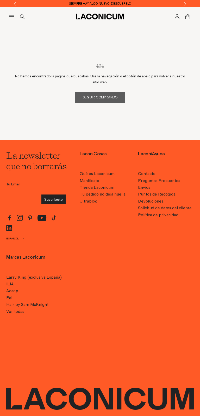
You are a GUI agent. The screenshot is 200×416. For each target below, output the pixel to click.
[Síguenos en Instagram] (20, 218)
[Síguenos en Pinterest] (30, 218)
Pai (9, 298)
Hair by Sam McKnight (27, 305)
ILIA (10, 284)
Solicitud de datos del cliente (165, 208)
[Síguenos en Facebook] (9, 218)
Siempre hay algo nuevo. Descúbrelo (100, 3)
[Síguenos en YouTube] (42, 218)
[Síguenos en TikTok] (54, 218)
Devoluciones (150, 201)
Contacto (146, 174)
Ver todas (15, 312)
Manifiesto (89, 181)
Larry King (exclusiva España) (34, 277)
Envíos (144, 187)
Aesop (12, 291)
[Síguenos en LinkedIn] (9, 228)
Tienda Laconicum (97, 187)
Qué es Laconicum (97, 174)
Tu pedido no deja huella (103, 194)
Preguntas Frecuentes (159, 181)
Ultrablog (88, 201)
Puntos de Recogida (157, 194)
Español (12, 238)
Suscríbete (53, 199)
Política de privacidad (158, 215)
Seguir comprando (100, 97)
